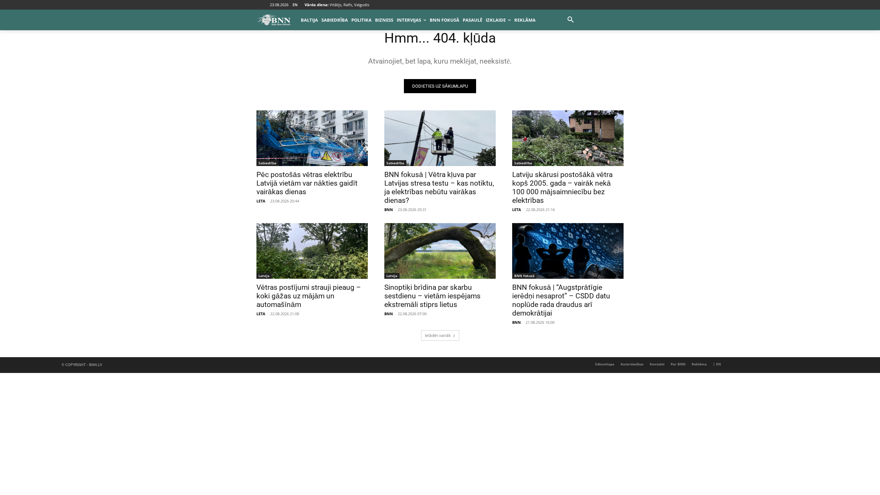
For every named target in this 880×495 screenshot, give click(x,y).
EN (295, 4)
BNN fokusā (524, 275)
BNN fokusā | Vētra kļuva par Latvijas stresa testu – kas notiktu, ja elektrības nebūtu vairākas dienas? (439, 187)
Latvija (264, 275)
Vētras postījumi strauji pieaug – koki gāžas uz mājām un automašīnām (308, 296)
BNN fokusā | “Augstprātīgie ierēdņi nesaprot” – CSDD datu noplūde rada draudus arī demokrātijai (561, 300)
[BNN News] (273, 20)
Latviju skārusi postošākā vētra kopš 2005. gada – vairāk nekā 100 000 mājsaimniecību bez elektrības (562, 187)
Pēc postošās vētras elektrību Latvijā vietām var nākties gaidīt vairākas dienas (307, 183)
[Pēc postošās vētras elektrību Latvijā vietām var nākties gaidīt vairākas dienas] (312, 138)
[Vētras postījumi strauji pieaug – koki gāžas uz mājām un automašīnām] (312, 251)
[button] (570, 19)
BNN (388, 209)
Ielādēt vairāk (438, 335)
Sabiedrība (267, 163)
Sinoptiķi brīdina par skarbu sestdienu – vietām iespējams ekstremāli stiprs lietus (432, 296)
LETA (260, 201)
